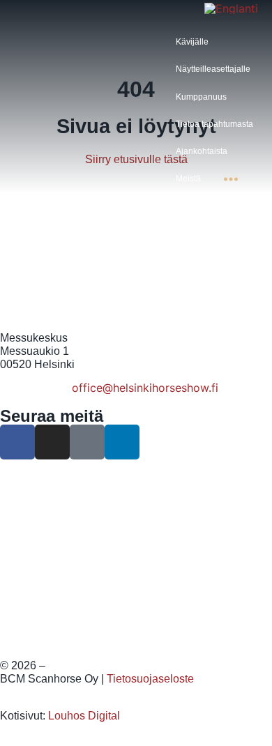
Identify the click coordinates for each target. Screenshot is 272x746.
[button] (200, 42)
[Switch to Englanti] (231, 7)
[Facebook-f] (17, 442)
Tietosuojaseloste (150, 679)
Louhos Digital (84, 716)
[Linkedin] (122, 442)
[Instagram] (52, 442)
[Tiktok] (87, 442)
